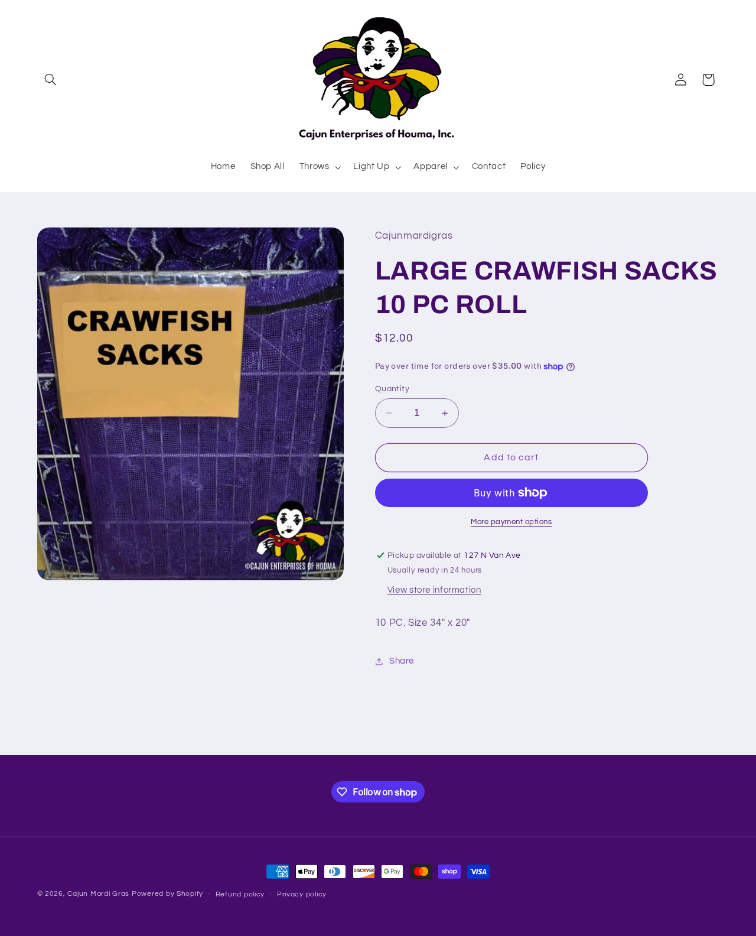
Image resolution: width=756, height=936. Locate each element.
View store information (434, 590)
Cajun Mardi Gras (98, 893)
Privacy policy (302, 894)
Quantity (392, 389)
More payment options (511, 522)
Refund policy (240, 894)
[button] (50, 79)
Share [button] (401, 660)
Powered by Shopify (167, 893)
